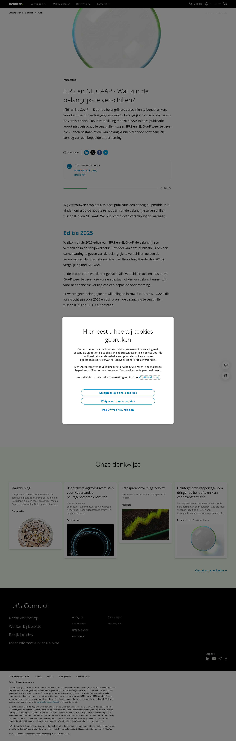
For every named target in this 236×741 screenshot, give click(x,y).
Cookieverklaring (149, 377)
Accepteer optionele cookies (118, 393)
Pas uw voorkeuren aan (118, 410)
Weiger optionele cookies (118, 401)
